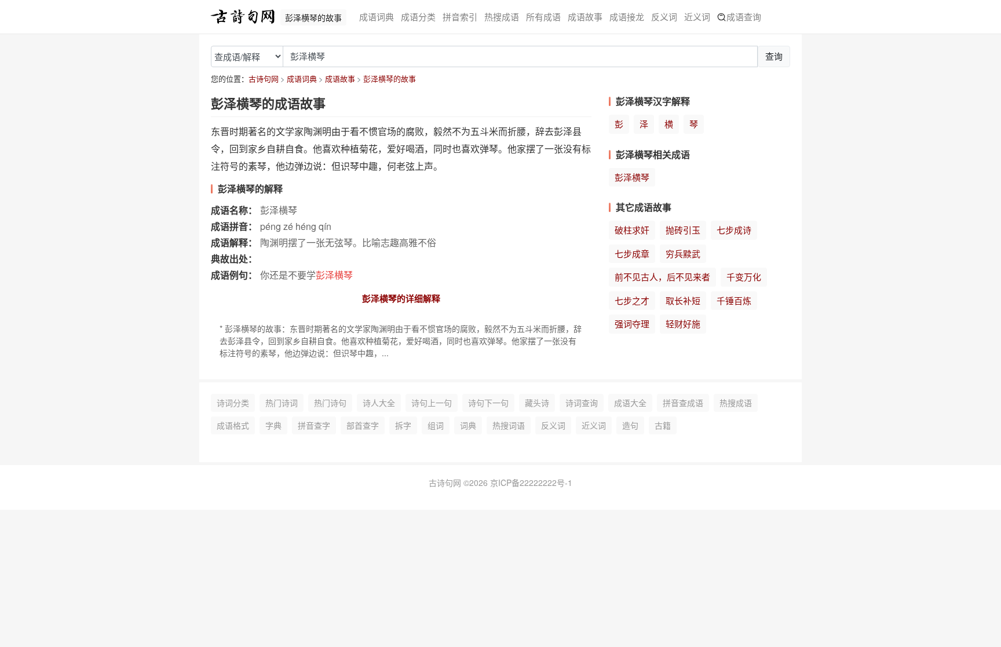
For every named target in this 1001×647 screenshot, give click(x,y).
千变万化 (743, 277)
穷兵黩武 (683, 253)
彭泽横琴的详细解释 (401, 298)
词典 (468, 425)
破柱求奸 (632, 230)
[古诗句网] (242, 17)
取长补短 (683, 300)
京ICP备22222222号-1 (531, 482)
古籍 (663, 425)
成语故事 (585, 16)
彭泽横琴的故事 (389, 78)
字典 (273, 425)
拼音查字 (314, 425)
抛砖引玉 (683, 230)
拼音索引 (460, 16)
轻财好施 (683, 323)
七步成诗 (734, 230)
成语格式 (233, 425)
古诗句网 (264, 78)
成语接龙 (626, 16)
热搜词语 (508, 425)
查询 (774, 56)
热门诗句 (330, 402)
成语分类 (418, 16)
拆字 (403, 425)
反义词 (664, 16)
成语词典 (376, 16)
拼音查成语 (683, 402)
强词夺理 (632, 323)
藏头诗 (537, 402)
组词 (436, 425)
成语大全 (630, 402)
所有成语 (543, 16)
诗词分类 (233, 402)
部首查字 (362, 425)
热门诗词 (281, 402)
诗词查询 (581, 402)
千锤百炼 (734, 300)
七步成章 (632, 253)
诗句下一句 (488, 402)
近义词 (697, 16)
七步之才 (632, 300)
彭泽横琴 (632, 177)
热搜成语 (501, 16)
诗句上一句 (431, 402)
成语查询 (743, 16)
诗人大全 (379, 402)
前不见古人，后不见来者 (662, 277)
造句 (630, 425)
